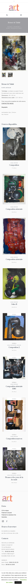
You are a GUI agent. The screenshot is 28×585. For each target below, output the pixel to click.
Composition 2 (14, 347)
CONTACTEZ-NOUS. (8, 103)
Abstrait (6, 114)
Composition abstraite (14, 209)
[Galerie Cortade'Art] (14, 7)
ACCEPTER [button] (18, 582)
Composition (14, 165)
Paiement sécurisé (7, 512)
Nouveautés (13, 345)
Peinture (17, 26)
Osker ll (14, 304)
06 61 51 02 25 (13, 562)
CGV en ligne (5, 510)
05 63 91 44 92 (9, 551)
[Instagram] (3, 521)
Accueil (9, 26)
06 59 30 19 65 (10, 564)
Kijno (8, 28)
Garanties (4, 517)
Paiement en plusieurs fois (9, 515)
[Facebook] (6, 521)
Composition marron (14, 439)
